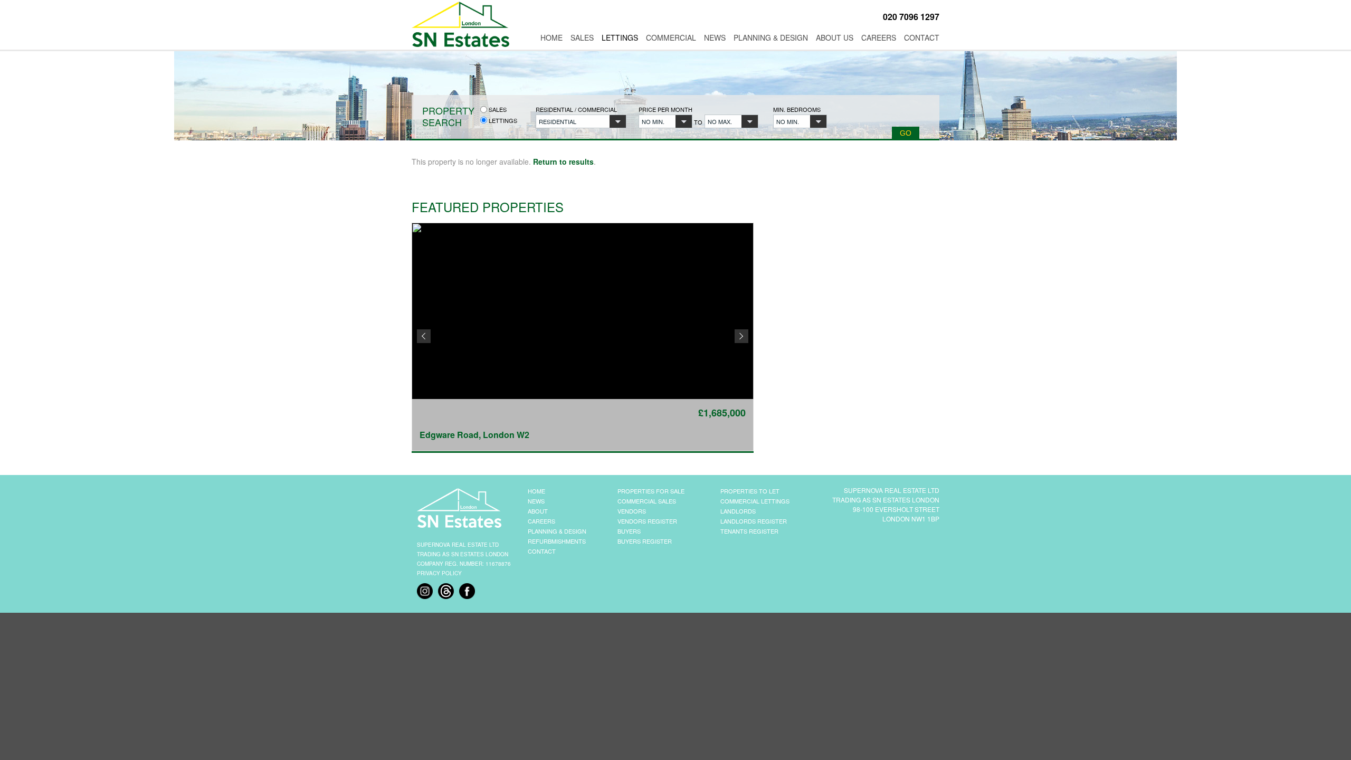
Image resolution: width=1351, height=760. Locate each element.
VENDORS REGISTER (647, 521)
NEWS (536, 501)
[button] (581, 121)
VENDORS (631, 511)
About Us (834, 37)
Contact (921, 37)
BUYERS (629, 531)
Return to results (563, 161)
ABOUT (538, 511)
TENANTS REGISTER (749, 531)
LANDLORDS (738, 511)
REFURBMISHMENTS (557, 541)
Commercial (671, 37)
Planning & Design (771, 37)
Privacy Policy (439, 573)
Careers (878, 37)
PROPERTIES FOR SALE (650, 491)
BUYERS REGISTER (644, 541)
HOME (536, 491)
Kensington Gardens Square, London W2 (502, 435)
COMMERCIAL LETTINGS (754, 501)
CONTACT (542, 551)
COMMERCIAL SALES (646, 501)
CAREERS (541, 521)
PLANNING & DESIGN (557, 531)
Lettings (620, 37)
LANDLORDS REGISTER (753, 521)
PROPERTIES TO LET (749, 491)
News (715, 37)
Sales (582, 37)
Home (551, 37)
